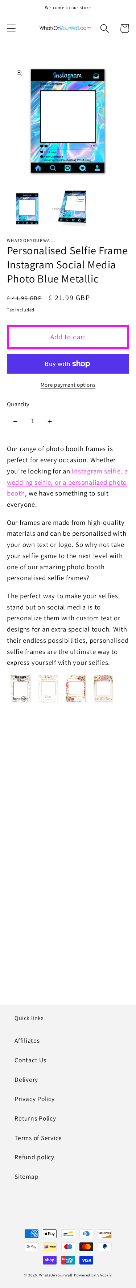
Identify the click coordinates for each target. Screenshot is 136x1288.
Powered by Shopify (93, 1275)
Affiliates (27, 1040)
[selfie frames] (76, 701)
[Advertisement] (68, 789)
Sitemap (26, 1176)
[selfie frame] (20, 701)
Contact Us (30, 1060)
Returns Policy (35, 1118)
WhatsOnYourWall (56, 1275)
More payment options (68, 384)
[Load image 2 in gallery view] (68, 209)
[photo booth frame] (48, 701)
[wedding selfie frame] (103, 701)
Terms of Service (38, 1138)
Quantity (18, 404)
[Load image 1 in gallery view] (27, 209)
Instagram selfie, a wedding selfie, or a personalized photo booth (67, 482)
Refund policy (34, 1157)
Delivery (26, 1079)
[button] (11, 28)
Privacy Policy (35, 1098)
